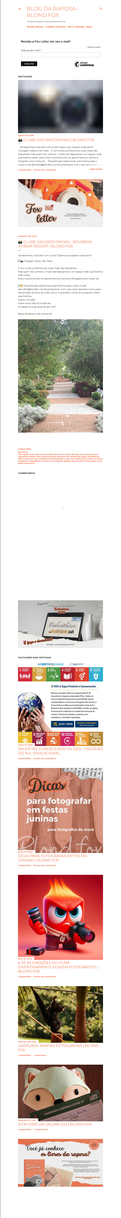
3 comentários (40, 1129)
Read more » (96, 169)
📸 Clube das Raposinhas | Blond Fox (56, 140)
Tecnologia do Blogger (62, 1204)
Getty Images (76, 27)
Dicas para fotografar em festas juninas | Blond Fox (52, 858)
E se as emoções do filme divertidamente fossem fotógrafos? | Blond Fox (58, 967)
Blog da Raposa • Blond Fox (52, 11)
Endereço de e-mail (31, 50)
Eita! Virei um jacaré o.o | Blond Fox (55, 1124)
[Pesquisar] (101, 8)
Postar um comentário (44, 170)
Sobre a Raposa (56, 27)
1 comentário (39, 1055)
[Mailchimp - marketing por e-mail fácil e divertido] (84, 67)
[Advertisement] (43, 571)
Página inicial (35, 27)
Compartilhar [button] (24, 170)
